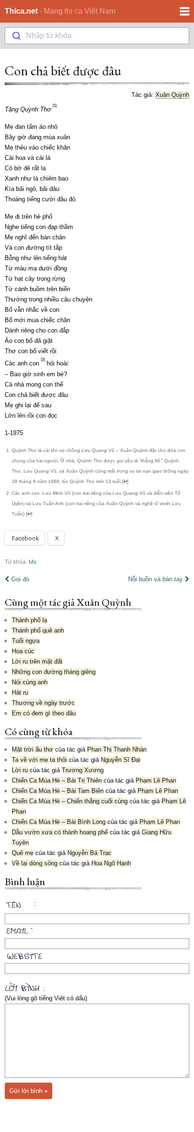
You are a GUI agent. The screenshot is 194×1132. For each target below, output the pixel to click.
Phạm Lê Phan (156, 780)
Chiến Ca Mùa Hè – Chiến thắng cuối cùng (70, 801)
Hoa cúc (23, 651)
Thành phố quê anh (38, 630)
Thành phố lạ (29, 620)
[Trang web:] (97, 954)
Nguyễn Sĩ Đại (120, 759)
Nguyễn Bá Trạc (89, 852)
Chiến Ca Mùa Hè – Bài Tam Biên (58, 790)
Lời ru (20, 770)
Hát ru (20, 692)
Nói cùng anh (30, 682)
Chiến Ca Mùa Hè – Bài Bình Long (58, 821)
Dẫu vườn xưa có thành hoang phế (60, 832)
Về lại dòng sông (34, 863)
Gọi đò (20, 579)
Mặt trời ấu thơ (32, 749)
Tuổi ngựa (26, 640)
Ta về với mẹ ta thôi (39, 759)
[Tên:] (97, 906)
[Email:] (97, 929)
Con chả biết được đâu (63, 70)
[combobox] (97, 35)
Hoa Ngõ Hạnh (111, 863)
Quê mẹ (22, 852)
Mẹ (33, 562)
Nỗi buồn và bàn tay (155, 579)
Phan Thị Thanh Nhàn (116, 749)
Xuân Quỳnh (172, 94)
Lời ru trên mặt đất (37, 661)
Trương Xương (83, 770)
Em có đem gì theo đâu (44, 713)
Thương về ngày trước (43, 702)
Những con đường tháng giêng (54, 671)
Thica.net (21, 11)
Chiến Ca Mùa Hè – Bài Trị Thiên (57, 780)
